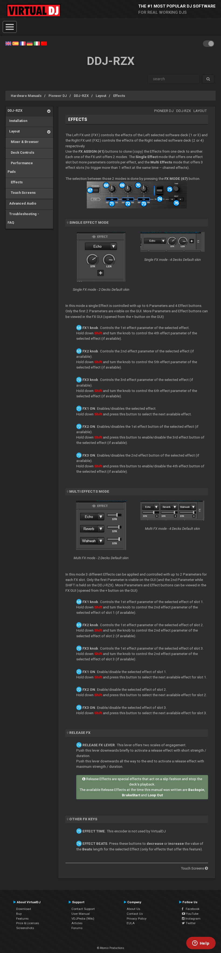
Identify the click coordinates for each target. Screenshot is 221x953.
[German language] (30, 43)
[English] (8, 43)
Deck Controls (21, 152)
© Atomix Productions (110, 948)
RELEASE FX (80, 733)
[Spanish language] (15, 43)
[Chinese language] (44, 43)
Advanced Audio (22, 203)
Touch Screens (22, 193)
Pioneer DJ (58, 96)
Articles (76, 923)
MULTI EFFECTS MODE (89, 491)
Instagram (193, 918)
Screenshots (25, 928)
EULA (131, 923)
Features (22, 918)
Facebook (191, 909)
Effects (119, 96)
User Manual (80, 914)
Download (23, 909)
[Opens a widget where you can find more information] (201, 943)
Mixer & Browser (23, 142)
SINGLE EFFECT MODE (89, 222)
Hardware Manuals (26, 96)
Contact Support (83, 909)
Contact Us (135, 914)
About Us (133, 909)
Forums (76, 928)
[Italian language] (37, 43)
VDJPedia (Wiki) (82, 918)
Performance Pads (20, 167)
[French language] (23, 43)
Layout (101, 96)
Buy (19, 914)
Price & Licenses (27, 923)
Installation (17, 121)
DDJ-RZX (81, 96)
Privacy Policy (137, 918)
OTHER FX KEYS (83, 819)
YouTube (191, 914)
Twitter (190, 923)
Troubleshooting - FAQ (23, 218)
